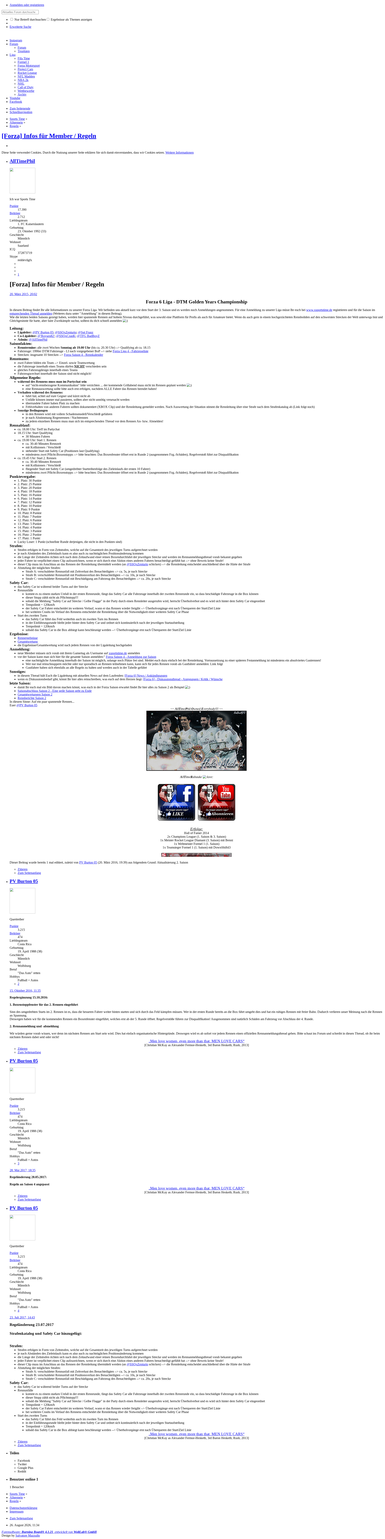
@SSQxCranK (65, 336)
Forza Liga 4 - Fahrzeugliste (130, 351)
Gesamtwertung (28, 641)
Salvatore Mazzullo (27, 1535)
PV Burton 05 (88, 862)
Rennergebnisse (28, 638)
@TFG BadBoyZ (88, 336)
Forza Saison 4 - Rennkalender (83, 354)
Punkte (14, 206)
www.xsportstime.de (319, 310)
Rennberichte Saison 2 (32, 698)
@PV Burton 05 (42, 332)
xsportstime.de (118, 653)
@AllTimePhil (38, 339)
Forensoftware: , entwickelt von (49, 1532)
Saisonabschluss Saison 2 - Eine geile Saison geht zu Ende (55, 690)
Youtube (15, 98)
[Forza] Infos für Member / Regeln (49, 135)
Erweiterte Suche (20, 26)
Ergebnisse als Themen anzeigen (71, 19)
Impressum (16, 1511)
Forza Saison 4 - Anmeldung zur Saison (131, 656)
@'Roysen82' (46, 336)
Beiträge (15, 213)
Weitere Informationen (179, 152)
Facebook (16, 101)
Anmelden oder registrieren (27, 5)
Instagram (16, 40)
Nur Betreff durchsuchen (30, 19)
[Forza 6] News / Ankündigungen (146, 675)
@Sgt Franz (85, 332)
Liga (12, 54)
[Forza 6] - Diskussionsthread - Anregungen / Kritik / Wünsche (183, 679)
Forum (14, 44)
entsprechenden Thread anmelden (31, 313)
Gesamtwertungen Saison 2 (35, 694)
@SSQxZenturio (65, 332)
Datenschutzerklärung (23, 1508)
